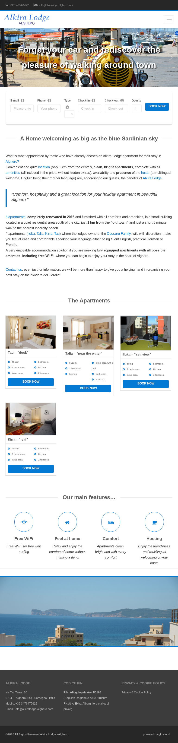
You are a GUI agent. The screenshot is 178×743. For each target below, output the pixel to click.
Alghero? (12, 161)
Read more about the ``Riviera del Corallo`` (89, 634)
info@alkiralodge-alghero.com (56, 5)
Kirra (48, 233)
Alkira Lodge (152, 178)
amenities (13, 173)
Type (67, 100)
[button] (7, 57)
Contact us (14, 269)
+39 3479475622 (19, 5)
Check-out (111, 100)
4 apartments (15, 217)
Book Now (157, 106)
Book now (30, 381)
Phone (41, 100)
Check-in (84, 100)
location (44, 167)
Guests (136, 100)
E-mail (14, 100)
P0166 (97, 692)
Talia (40, 233)
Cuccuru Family (119, 233)
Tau (57, 233)
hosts (145, 173)
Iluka (31, 233)
